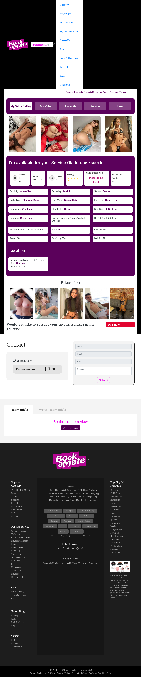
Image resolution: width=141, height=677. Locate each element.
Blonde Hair (70, 200)
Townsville (115, 543)
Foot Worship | (84, 496)
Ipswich (113, 519)
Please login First (96, 179)
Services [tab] (95, 106)
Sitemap (14, 615)
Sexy (13, 564)
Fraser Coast (115, 506)
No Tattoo (15, 516)
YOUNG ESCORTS (20, 490)
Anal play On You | (69, 496)
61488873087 (24, 360)
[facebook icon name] (59, 548)
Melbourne (42, 673)
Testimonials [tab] (19, 409)
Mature (14, 493)
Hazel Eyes (111, 200)
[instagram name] (63, 548)
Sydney (33, 673)
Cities (62, 5)
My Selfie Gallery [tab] (21, 106)
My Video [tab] (45, 106)
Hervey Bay (115, 516)
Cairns (113, 503)
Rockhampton (116, 536)
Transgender (16, 647)
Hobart (67, 673)
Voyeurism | (55, 496)
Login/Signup (66, 13)
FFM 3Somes (17, 547)
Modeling (15, 544)
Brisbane (114, 490)
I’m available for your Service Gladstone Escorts (105, 92)
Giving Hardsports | (57, 490)
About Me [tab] (70, 106)
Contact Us (65, 40)
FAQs (62, 76)
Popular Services (67, 31)
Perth (74, 673)
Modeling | (70, 493)
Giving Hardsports (19, 531)
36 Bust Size (111, 209)
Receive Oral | (91, 500)
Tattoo (14, 496)
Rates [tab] (120, 106)
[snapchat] (77, 548)
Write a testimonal (70, 428)
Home (68, 92)
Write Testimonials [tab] (52, 409)
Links (13, 619)
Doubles (15, 574)
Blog (62, 49)
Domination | (54, 500)
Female (106, 191)
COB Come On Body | (88, 490)
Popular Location (67, 22)
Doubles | (80, 500)
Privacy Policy (66, 67)
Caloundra (115, 549)
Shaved (14, 503)
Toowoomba (115, 539)
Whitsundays (116, 546)
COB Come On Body (20, 537)
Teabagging (16, 534)
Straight (67, 191)
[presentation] (11, 315)
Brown (67, 209)
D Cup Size (26, 217)
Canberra (93, 673)
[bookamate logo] (17, 44)
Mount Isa (114, 533)
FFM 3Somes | (82, 493)
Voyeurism (16, 554)
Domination (16, 567)
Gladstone (21, 263)
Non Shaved (16, 510)
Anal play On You (19, 557)
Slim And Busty (31, 200)
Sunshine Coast (117, 496)
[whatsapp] (82, 548)
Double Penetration (19, 541)
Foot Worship (17, 560)
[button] (54, 44)
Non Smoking (17, 506)
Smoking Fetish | (68, 500)
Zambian (27, 209)
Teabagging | (71, 490)
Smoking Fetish (18, 570)
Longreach (115, 523)
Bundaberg (115, 500)
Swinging (15, 551)
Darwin (60, 673)
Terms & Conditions (69, 58)
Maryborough (116, 529)
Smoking (15, 500)
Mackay (113, 526)
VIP (13, 513)
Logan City (115, 552)
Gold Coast (115, 493)
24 (58, 229)
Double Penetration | (57, 493)
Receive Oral (17, 577)
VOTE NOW (114, 324)
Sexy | (94, 496)
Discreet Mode (40, 45)
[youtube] (73, 548)
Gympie (113, 513)
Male (13, 640)
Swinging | (94, 493)
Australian (25, 191)
